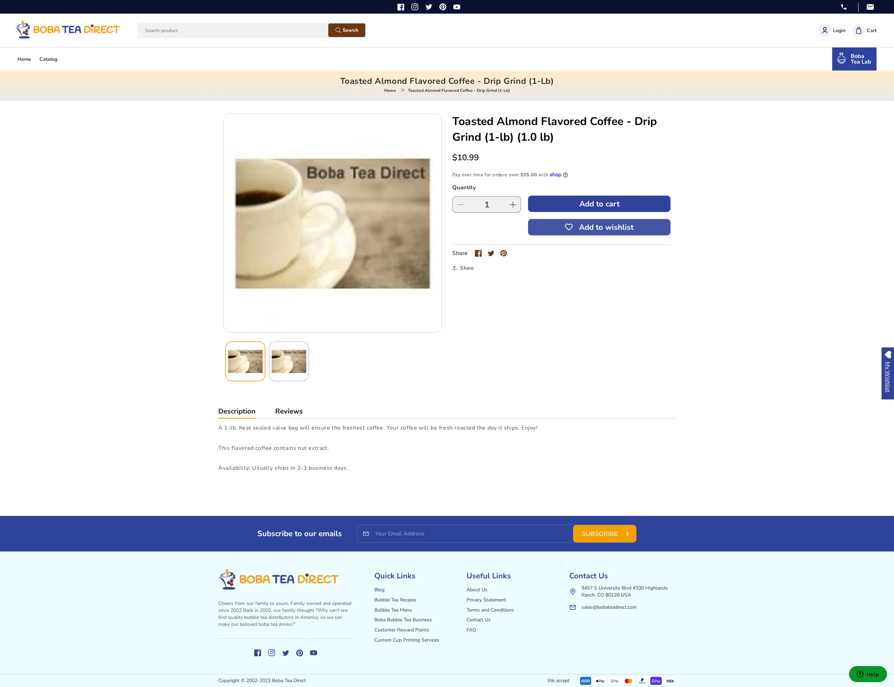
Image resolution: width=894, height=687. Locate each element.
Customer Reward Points (401, 630)
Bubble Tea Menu (393, 610)
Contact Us (479, 619)
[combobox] (239, 30)
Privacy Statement (486, 600)
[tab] (237, 413)
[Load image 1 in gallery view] (245, 361)
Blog (379, 589)
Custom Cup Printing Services (406, 640)
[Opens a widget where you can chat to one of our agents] (868, 675)
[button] (864, 30)
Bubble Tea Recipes (395, 600)
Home (390, 90)
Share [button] (467, 268)
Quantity (464, 187)
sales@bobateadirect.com (609, 607)
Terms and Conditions (490, 610)
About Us (477, 589)
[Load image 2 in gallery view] (289, 361)
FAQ (471, 630)
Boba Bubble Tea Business (403, 619)
